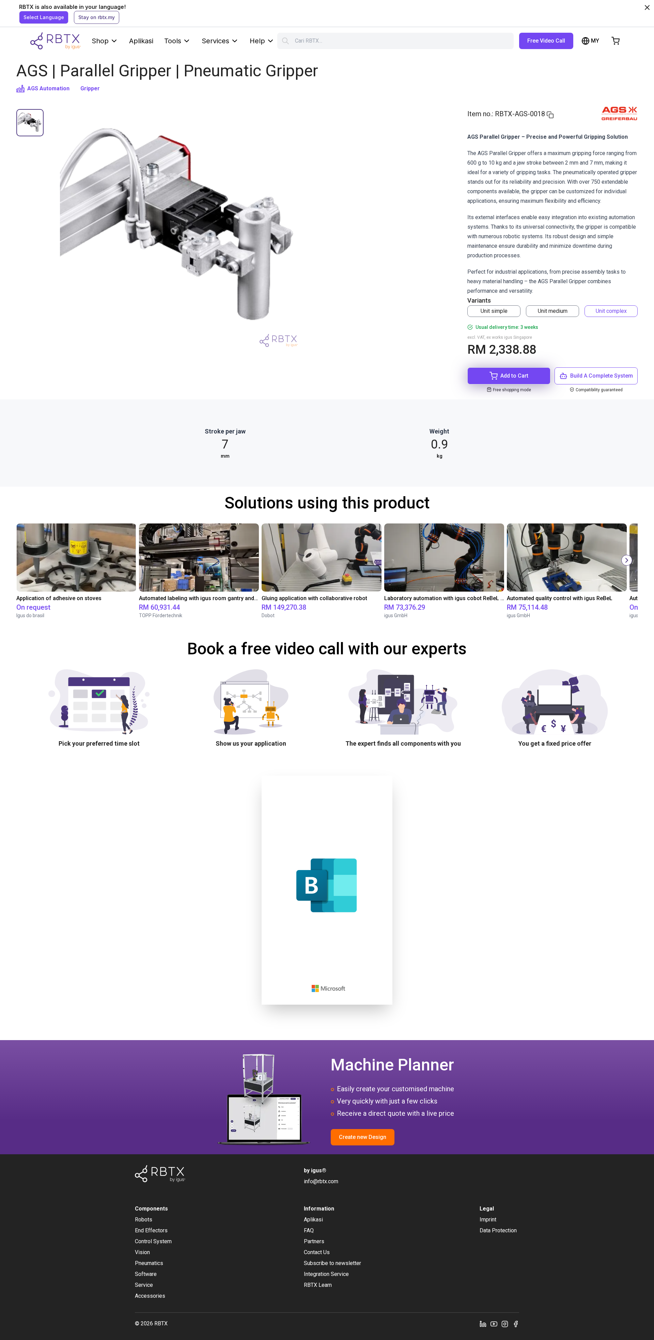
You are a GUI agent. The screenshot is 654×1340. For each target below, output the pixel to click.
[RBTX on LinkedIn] (483, 1323)
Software (146, 1274)
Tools (172, 41)
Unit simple (494, 311)
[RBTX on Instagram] (504, 1323)
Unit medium (552, 311)
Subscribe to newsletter (332, 1263)
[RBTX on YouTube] (493, 1323)
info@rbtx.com (321, 1181)
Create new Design (362, 1137)
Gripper (90, 88)
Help (257, 41)
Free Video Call (546, 40)
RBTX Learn (318, 1285)
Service (144, 1285)
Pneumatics (149, 1263)
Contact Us (317, 1252)
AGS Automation (48, 88)
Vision (142, 1252)
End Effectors (151, 1230)
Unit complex (611, 311)
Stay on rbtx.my (96, 17)
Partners (314, 1241)
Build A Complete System (601, 375)
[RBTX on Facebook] (515, 1323)
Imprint (488, 1219)
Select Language (44, 17)
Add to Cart (514, 375)
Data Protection (498, 1230)
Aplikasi (141, 41)
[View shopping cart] (615, 41)
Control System (153, 1241)
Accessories (150, 1296)
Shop (100, 41)
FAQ (309, 1230)
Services (215, 41)
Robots (143, 1219)
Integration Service (326, 1274)
